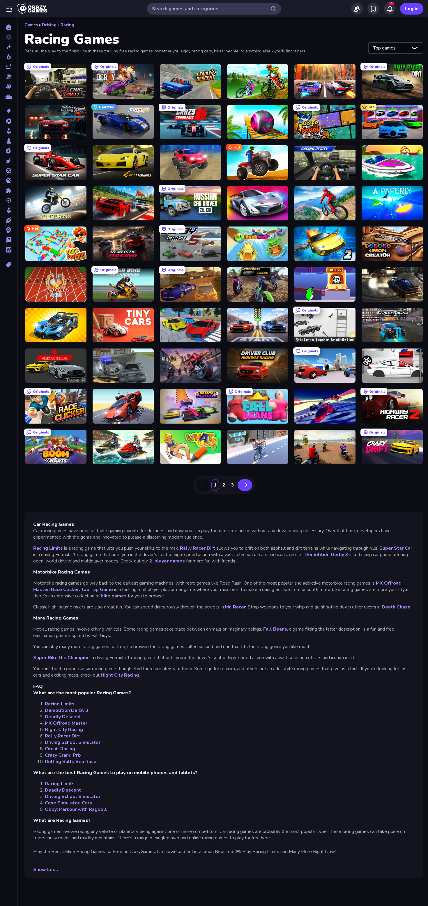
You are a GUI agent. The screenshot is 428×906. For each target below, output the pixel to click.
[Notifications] (389, 9)
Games (31, 25)
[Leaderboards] (8, 96)
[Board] (8, 141)
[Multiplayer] (8, 86)
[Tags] (8, 265)
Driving (49, 25)
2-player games (167, 561)
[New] (8, 47)
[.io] (8, 180)
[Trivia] (8, 240)
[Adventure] (8, 121)
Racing (67, 25)
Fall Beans (275, 629)
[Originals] (8, 77)
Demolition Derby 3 (326, 554)
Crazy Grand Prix (63, 755)
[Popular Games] (8, 57)
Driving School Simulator (72, 742)
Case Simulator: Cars (68, 803)
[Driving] (8, 171)
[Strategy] (8, 230)
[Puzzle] (8, 190)
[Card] (8, 151)
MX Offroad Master (66, 723)
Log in (412, 9)
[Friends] (357, 9)
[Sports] (8, 220)
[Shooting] (8, 200)
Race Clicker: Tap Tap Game (82, 589)
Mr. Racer (235, 607)
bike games (114, 596)
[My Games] (373, 9)
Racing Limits (48, 548)
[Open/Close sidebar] (9, 9)
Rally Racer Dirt (197, 548)
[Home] (8, 27)
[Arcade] (8, 131)
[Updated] (8, 67)
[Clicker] (8, 161)
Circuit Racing (60, 749)
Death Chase (396, 607)
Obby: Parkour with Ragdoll (76, 809)
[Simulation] (8, 210)
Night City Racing (120, 675)
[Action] (8, 111)
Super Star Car (395, 548)
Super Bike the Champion (61, 657)
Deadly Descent (63, 717)
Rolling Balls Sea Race (70, 761)
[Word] (8, 250)
